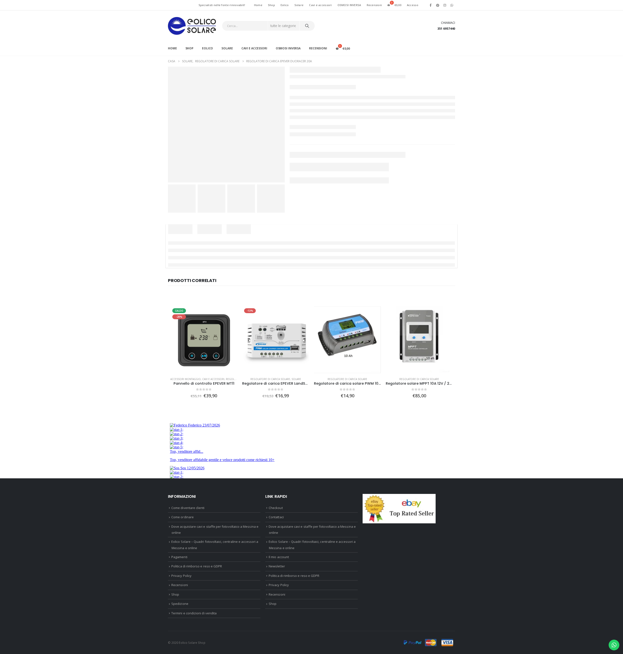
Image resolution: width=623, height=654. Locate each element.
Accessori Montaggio (185, 379)
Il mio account (279, 557)
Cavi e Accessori (213, 379)
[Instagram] (445, 5)
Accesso (412, 5)
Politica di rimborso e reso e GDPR (196, 566)
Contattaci (276, 517)
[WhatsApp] (452, 5)
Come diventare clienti (187, 508)
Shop (271, 5)
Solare (299, 5)
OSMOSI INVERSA (349, 5)
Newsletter (277, 566)
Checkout (276, 508)
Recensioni (374, 5)
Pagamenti (179, 557)
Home (258, 5)
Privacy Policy (181, 575)
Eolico (285, 5)
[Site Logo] (192, 26)
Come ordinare (182, 517)
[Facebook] (430, 5)
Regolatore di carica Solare (270, 379)
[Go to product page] (347, 339)
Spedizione (179, 603)
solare (296, 379)
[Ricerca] (307, 26)
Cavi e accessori (320, 5)
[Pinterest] (437, 5)
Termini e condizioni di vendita (194, 613)
